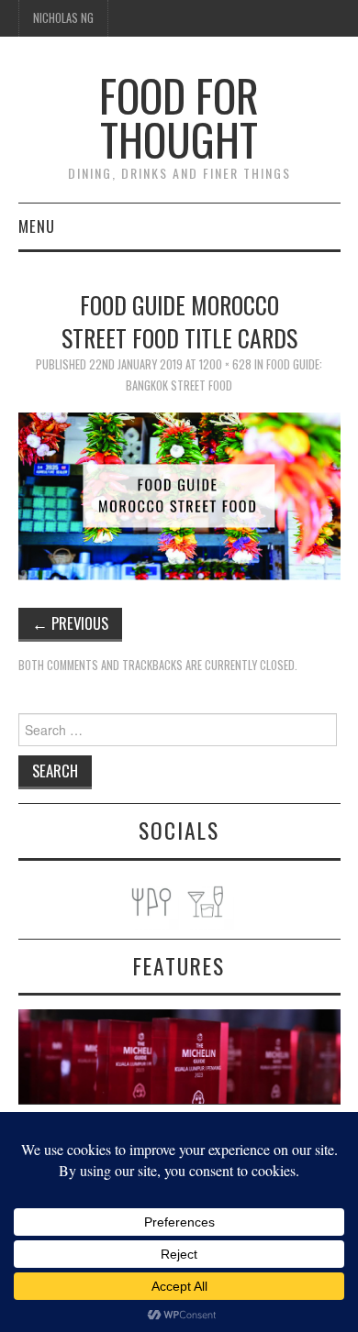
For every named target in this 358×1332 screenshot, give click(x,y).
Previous (70, 622)
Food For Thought (179, 116)
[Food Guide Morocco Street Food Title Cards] (179, 494)
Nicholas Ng (63, 18)
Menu (36, 226)
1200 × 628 (225, 364)
